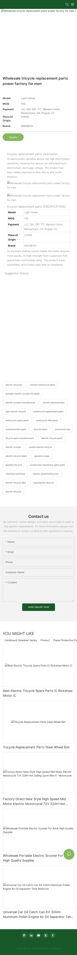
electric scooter (13, 447)
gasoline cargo (41, 456)
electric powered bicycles (46, 473)
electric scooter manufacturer (20, 402)
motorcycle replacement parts (48, 411)
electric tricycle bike (16, 482)
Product (45, 640)
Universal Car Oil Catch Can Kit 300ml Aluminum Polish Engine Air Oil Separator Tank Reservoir (38, 914)
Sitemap (55, 948)
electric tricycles (14, 384)
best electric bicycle (43, 482)
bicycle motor (40, 429)
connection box (62, 429)
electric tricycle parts (51, 438)
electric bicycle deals (16, 456)
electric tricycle (13, 491)
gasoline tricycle (14, 465)
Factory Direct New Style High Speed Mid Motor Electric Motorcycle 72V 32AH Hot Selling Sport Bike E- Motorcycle (34, 801)
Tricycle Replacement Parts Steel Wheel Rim (36, 747)
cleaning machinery (15, 473)
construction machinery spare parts (47, 465)
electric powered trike (53, 402)
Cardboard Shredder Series (20, 640)
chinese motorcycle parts (42, 384)
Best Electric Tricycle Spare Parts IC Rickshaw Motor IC (38, 693)
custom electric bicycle (40, 447)
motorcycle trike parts (47, 420)
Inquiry (13, 137)
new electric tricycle (16, 411)
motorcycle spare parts (17, 420)
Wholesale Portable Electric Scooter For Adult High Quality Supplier (37, 858)
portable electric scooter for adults (23, 393)
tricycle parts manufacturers (20, 438)
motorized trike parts (16, 429)
